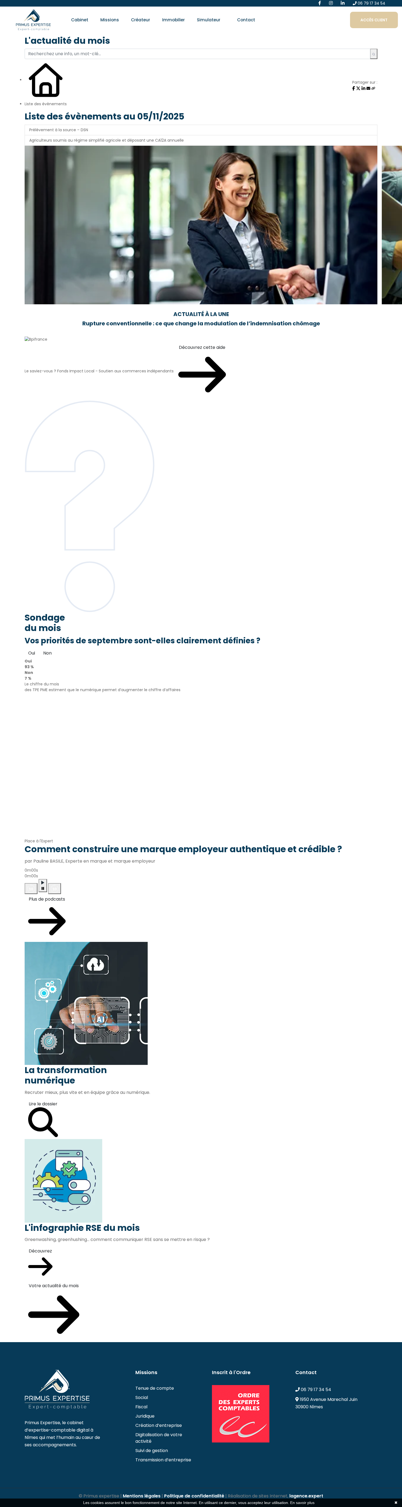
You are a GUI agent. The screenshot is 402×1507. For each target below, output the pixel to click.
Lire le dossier (43, 1104)
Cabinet (79, 20)
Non (47, 653)
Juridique (145, 1416)
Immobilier (173, 20)
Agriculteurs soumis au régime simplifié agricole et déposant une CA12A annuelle (106, 140)
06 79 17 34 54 (371, 3)
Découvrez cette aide (202, 347)
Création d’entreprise (158, 1425)
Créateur (140, 20)
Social (141, 1397)
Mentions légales (142, 1496)
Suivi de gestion (151, 1450)
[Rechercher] (373, 54)
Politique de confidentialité (194, 1496)
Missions (109, 20)
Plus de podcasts (47, 899)
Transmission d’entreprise (163, 1460)
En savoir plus (302, 1502)
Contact (246, 20)
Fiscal (141, 1407)
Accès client (374, 20)
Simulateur (208, 20)
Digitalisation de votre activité (158, 1438)
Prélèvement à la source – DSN (58, 130)
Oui (31, 653)
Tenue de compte (154, 1388)
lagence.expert (306, 1496)
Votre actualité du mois (54, 1286)
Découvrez (40, 1251)
